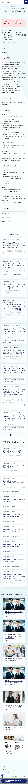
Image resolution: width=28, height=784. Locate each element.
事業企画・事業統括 (15, 491)
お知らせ (5, 764)
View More (15, 435)
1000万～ (10, 429)
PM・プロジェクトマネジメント (19, 404)
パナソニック (5, 294)
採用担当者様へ (6, 766)
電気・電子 (10, 294)
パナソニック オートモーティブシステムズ (9, 340)
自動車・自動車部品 (21, 340)
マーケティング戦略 (17, 320)
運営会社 (5, 769)
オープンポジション (15, 506)
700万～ (4, 276)
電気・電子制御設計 (17, 360)
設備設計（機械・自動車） (18, 294)
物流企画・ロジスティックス (16, 536)
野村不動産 (5, 274)
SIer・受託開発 (10, 404)
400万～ (22, 360)
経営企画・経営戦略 (6, 381)
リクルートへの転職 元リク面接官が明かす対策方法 (8, 745)
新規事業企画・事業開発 (17, 274)
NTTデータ (5, 404)
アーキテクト (5, 342)
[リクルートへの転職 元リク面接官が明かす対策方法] (9, 740)
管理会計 (13, 521)
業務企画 (13, 458)
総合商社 (8, 458)
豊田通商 (4, 458)
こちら (15, 23)
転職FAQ (17, 743)
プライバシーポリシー (7, 772)
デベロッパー (10, 274)
